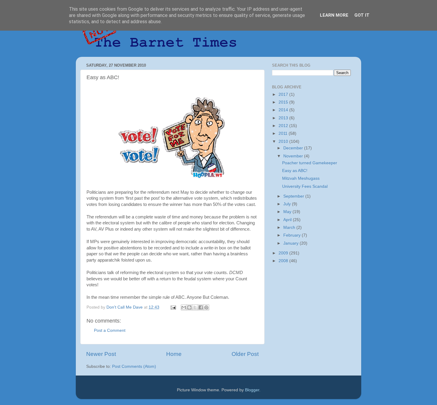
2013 (284, 118)
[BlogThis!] (189, 307)
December (293, 148)
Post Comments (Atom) (134, 366)
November (293, 156)
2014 (284, 110)
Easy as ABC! (294, 170)
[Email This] (184, 307)
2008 (284, 261)
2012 (284, 125)
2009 (284, 253)
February (292, 235)
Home (174, 354)
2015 (284, 102)
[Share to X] (195, 307)
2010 (284, 141)
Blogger (252, 390)
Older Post (245, 354)
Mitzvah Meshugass (301, 178)
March (289, 227)
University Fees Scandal (305, 186)
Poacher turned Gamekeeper (309, 163)
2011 (284, 133)
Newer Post (101, 354)
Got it (362, 15)
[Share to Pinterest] (206, 307)
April (288, 220)
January (291, 243)
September (294, 196)
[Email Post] (173, 307)
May (288, 211)
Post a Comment (109, 330)
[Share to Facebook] (201, 307)
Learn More (334, 15)
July (287, 204)
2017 (284, 94)
